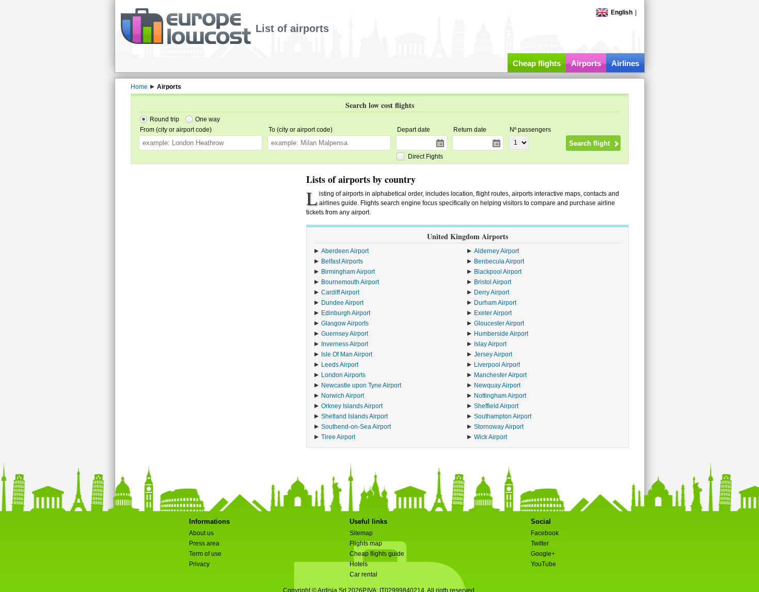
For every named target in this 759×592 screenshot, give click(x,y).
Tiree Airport (338, 437)
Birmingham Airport (348, 271)
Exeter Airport (493, 313)
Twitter (540, 543)
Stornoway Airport (499, 426)
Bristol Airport (492, 282)
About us (201, 533)
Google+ (543, 553)
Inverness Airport (344, 344)
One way (207, 119)
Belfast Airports (342, 261)
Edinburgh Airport (345, 313)
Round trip (164, 119)
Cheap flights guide (377, 553)
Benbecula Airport (499, 261)
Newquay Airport (497, 385)
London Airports (343, 375)
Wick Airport (490, 437)
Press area (204, 543)
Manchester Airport (500, 375)
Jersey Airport (493, 354)
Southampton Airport (502, 416)
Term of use (205, 553)
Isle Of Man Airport (346, 354)
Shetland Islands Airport (354, 416)
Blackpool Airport (497, 271)
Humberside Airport (501, 333)
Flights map (366, 543)
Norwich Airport (342, 395)
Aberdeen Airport (345, 251)
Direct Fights (425, 156)
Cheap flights (537, 63)
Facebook (545, 533)
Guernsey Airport (344, 333)
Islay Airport (490, 344)
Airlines (625, 63)
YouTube (543, 564)
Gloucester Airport (499, 323)
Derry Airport (491, 292)
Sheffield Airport (496, 406)
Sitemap (361, 533)
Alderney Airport (496, 251)
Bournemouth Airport (350, 282)
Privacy (199, 564)
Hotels (359, 564)
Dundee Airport (342, 302)
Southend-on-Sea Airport (356, 426)
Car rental (363, 574)
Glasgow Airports (345, 323)
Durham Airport (495, 302)
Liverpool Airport (497, 364)
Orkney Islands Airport (352, 406)
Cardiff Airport (340, 292)
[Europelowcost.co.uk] (185, 42)
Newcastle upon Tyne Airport (361, 385)
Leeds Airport (339, 364)
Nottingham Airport (500, 395)
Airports (586, 63)
